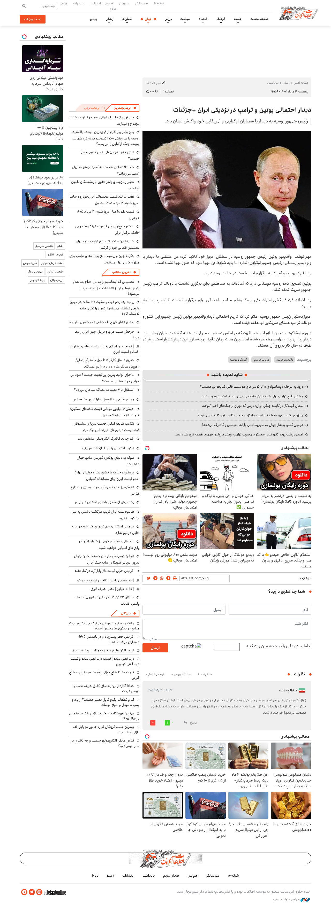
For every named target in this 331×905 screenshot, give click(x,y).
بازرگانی (126, 613)
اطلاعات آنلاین (298, 13)
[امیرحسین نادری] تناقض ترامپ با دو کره (105, 580)
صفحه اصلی (301, 82)
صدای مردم (110, 6)
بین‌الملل (273, 82)
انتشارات (78, 3)
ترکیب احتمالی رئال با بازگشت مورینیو (108, 448)
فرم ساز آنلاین (55, 254)
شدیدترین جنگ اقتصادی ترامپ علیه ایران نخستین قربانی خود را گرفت (107, 244)
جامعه (238, 18)
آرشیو (63, 3)
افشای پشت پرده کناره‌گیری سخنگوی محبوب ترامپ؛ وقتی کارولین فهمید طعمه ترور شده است (239, 434)
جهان (148, 18)
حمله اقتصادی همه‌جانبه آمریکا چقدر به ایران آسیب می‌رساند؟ (105, 170)
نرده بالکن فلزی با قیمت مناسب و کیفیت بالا (103, 650)
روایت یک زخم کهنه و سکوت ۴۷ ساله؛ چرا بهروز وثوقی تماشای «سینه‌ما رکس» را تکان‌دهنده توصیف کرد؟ (104, 307)
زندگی (109, 18)
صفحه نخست (259, 18)
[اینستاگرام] (39, 892)
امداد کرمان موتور (52, 263)
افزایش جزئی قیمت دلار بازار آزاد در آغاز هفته (104, 571)
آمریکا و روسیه (238, 359)
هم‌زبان (124, 3)
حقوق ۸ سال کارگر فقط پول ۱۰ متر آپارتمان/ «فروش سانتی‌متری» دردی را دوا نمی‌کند (107, 363)
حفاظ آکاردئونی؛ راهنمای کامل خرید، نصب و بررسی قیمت (106, 688)
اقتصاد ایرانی (55, 271)
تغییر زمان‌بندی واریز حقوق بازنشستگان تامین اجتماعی (105, 185)
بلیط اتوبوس (37, 280)
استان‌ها (127, 18)
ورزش (168, 18)
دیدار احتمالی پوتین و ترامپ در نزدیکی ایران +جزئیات (242, 110)
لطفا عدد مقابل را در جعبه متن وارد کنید (278, 646)
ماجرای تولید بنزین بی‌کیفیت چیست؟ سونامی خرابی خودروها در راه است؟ (104, 378)
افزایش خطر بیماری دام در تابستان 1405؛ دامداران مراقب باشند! (108, 639)
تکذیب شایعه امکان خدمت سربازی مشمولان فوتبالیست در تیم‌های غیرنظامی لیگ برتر (106, 427)
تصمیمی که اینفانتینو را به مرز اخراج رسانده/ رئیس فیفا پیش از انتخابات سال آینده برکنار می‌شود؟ (106, 287)
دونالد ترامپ (261, 359)
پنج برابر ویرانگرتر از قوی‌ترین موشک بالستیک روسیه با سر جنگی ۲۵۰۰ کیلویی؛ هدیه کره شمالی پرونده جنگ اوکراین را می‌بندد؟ (105, 137)
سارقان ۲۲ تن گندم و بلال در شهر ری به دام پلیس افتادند (107, 600)
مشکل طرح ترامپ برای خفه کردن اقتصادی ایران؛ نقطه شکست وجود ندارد (252, 396)
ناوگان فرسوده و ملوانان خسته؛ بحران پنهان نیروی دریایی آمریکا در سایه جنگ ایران (106, 559)
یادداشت (96, 3)
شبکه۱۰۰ (159, 3)
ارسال (155, 647)
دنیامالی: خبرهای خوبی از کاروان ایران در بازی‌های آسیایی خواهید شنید (109, 545)
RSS (95, 875)
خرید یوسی (30, 263)
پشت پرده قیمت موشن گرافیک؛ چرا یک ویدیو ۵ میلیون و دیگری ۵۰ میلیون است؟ (104, 625)
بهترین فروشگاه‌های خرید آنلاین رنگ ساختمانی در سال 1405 (104, 716)
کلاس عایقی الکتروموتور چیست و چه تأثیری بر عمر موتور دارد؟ (105, 743)
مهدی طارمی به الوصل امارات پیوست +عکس (103, 399)
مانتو (60, 246)
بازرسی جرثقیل (44, 246)
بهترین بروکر (35, 271)
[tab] (124, 108)
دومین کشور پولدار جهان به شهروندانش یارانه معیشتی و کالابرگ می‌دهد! (252, 425)
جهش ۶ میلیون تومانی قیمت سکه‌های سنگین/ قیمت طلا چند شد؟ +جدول (104, 412)
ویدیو (93, 18)
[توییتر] (32, 892)
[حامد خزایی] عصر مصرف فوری (112, 589)
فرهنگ (220, 18)
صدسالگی (141, 3)
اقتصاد (203, 18)
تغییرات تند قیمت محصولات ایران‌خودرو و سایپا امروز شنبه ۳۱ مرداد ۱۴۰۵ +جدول (104, 200)
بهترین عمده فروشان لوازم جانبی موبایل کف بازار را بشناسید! (106, 729)
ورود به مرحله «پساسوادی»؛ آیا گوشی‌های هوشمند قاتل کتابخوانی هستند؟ (251, 386)
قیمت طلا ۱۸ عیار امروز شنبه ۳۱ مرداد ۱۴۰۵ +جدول (108, 215)
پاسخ (193, 722)
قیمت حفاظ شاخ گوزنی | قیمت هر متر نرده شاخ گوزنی (104, 674)
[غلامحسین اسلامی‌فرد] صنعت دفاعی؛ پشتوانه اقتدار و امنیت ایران (104, 349)
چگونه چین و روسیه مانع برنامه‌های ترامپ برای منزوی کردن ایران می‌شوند (104, 259)
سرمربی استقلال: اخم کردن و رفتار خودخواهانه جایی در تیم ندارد (105, 530)
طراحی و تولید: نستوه (286, 899)
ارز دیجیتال (56, 280)
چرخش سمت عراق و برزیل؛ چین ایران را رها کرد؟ (107, 335)
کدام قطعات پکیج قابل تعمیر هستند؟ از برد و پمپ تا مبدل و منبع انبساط (105, 702)
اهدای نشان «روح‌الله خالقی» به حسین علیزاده (101, 322)
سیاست (185, 18)
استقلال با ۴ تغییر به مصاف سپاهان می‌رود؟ (104, 390)
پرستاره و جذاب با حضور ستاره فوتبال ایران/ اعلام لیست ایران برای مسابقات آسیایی (106, 476)
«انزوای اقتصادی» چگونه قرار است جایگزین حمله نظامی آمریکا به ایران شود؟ (250, 415)
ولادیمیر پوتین (284, 359)
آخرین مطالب (121, 272)
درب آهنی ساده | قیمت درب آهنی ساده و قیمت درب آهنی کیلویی (104, 661)
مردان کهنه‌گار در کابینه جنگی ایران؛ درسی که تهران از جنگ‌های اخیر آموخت (252, 406)
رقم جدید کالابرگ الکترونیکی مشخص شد (106, 438)
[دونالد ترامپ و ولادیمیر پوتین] (226, 189)
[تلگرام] (24, 892)
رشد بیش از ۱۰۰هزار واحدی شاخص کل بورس (103, 502)
